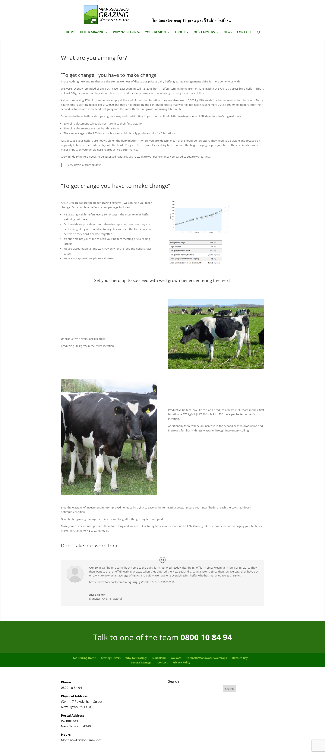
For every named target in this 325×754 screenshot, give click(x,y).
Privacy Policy (181, 662)
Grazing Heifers (111, 658)
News (227, 32)
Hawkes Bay (240, 658)
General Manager (142, 662)
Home (70, 32)
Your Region (155, 32)
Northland (159, 658)
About (180, 32)
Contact (244, 32)
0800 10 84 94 (206, 637)
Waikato (176, 658)
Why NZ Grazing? (126, 32)
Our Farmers (204, 32)
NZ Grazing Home (84, 658)
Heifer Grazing (92, 32)
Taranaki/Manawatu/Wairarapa (206, 658)
